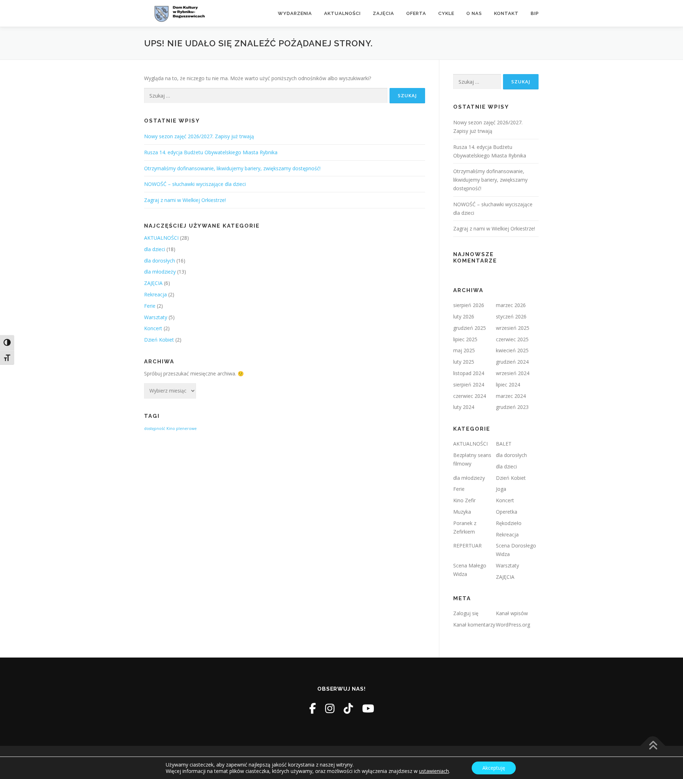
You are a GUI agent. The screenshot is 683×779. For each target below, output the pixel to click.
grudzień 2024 (512, 361)
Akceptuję (493, 767)
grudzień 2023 (512, 407)
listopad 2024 (468, 373)
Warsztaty (155, 317)
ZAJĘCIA (153, 283)
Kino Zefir (464, 500)
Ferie (149, 305)
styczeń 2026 (511, 316)
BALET (504, 443)
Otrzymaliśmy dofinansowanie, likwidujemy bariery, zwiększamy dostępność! (232, 168)
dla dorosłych (159, 260)
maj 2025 (464, 350)
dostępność (154, 428)
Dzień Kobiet (159, 339)
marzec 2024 (511, 396)
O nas (474, 13)
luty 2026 (463, 316)
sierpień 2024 (468, 384)
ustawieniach (434, 771)
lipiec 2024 (508, 384)
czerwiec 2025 (512, 339)
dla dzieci (154, 249)
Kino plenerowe (181, 428)
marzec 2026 (511, 305)
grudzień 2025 (469, 327)
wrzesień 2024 (512, 373)
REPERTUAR (467, 545)
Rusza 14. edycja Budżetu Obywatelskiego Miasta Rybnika (210, 152)
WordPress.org (513, 624)
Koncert (153, 328)
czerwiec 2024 (469, 396)
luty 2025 (463, 361)
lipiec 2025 (465, 339)
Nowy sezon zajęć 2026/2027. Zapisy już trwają (199, 136)
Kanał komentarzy (474, 624)
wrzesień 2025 (512, 327)
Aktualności (342, 13)
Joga (501, 488)
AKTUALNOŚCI (161, 237)
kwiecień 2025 (512, 350)
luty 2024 (463, 407)
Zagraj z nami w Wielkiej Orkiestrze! (185, 200)
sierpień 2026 (468, 305)
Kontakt (506, 13)
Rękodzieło (508, 523)
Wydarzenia (295, 13)
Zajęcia (383, 13)
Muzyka (462, 511)
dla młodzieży (160, 271)
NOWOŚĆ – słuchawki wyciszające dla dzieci (195, 184)
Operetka (506, 511)
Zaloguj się (465, 613)
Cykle (446, 13)
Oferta (416, 13)
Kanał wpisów (512, 613)
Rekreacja (155, 294)
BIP (535, 13)
